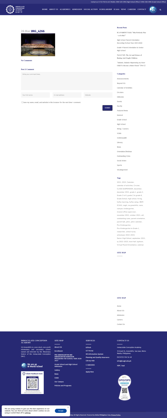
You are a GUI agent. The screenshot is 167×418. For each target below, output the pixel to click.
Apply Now (90, 372)
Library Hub (90, 361)
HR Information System (94, 354)
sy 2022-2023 (122, 242)
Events (119, 102)
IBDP (141, 202)
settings (28, 413)
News (119, 147)
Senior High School (124, 238)
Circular (137, 186)
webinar (141, 245)
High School (121, 124)
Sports (119, 165)
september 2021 (138, 238)
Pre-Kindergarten (124, 225)
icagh (125, 205)
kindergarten (129, 209)
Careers (120, 290)
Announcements (123, 79)
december (138, 189)
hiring (139, 199)
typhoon (140, 242)
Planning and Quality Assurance (97, 357)
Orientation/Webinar (124, 152)
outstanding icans (123, 219)
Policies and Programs (63, 386)
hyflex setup (134, 202)
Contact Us (121, 324)
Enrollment (59, 351)
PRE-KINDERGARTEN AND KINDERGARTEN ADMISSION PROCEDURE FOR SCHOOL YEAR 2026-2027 (68, 358)
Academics (121, 264)
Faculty (119, 106)
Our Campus (59, 382)
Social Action (121, 161)
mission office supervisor (126, 212)
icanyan (120, 209)
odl (142, 215)
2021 (119, 182)
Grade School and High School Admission (66, 365)
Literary (120, 142)
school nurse (131, 232)
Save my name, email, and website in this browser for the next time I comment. (52, 102)
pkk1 (128, 222)
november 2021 (123, 215)
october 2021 (135, 215)
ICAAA (119, 133)
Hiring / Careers (123, 129)
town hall (132, 242)
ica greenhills (133, 205)
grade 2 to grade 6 (134, 195)
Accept (60, 411)
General (120, 115)
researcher (121, 232)
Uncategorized (122, 170)
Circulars (120, 92)
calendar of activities (125, 186)
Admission (120, 268)
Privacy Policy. (116, 415)
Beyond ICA (121, 83)
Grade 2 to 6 (122, 195)
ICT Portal (89, 351)
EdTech (88, 347)
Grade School (122, 120)
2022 (124, 182)
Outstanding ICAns (123, 156)
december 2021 (123, 192)
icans (141, 205)
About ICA (120, 259)
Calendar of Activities (124, 88)
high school (132, 199)
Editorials (120, 97)
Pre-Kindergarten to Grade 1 (128, 228)
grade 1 (133, 192)
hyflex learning (122, 202)
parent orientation (138, 219)
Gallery (57, 370)
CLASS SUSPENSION (125, 189)
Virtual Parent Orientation (127, 245)
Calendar (130, 182)
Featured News (122, 111)
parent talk (121, 222)
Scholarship (121, 282)
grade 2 (140, 192)
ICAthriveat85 (122, 138)
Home (119, 306)
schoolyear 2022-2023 (126, 235)
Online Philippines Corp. (103, 415)
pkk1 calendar (136, 222)
